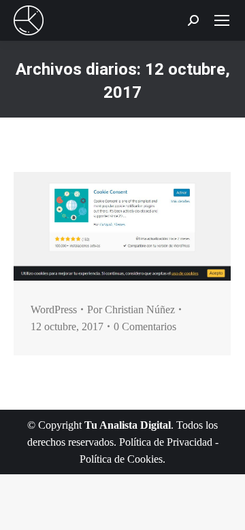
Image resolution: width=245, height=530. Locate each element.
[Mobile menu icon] (221, 20)
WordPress (54, 309)
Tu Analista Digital (127, 425)
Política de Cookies (121, 459)
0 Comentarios (145, 326)
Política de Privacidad (165, 442)
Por (131, 309)
